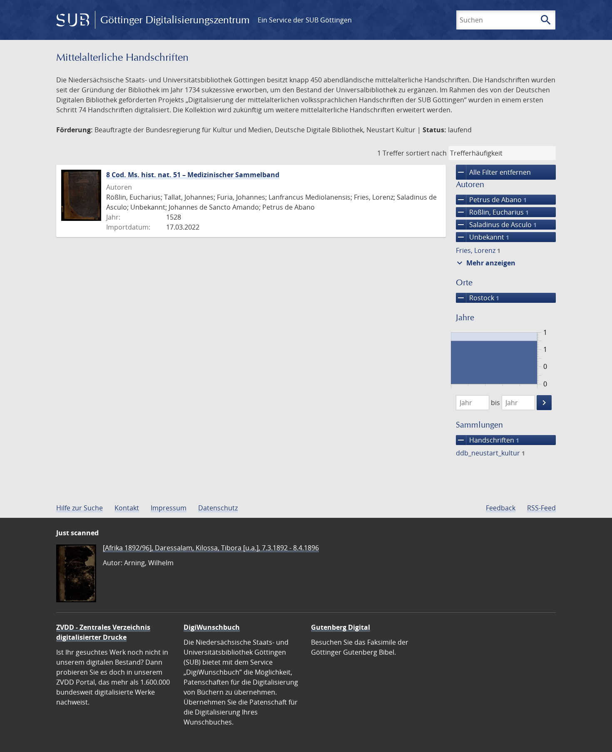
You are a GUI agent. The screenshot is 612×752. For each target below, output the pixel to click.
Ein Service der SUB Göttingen (305, 20)
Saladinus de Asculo (496, 225)
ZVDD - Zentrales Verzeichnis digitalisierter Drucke (103, 632)
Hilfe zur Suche (79, 507)
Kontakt (126, 507)
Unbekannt (482, 237)
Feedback (500, 507)
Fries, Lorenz (478, 250)
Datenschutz (218, 507)
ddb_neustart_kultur (490, 453)
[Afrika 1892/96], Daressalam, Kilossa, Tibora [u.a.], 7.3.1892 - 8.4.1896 (211, 547)
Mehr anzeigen (485, 263)
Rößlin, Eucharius (492, 212)
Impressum (169, 507)
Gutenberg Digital (340, 627)
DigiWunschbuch (212, 627)
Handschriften (487, 440)
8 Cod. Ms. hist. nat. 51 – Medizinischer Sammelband (192, 174)
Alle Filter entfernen (493, 172)
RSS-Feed (541, 507)
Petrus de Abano (491, 200)
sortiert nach (426, 153)
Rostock (477, 298)
